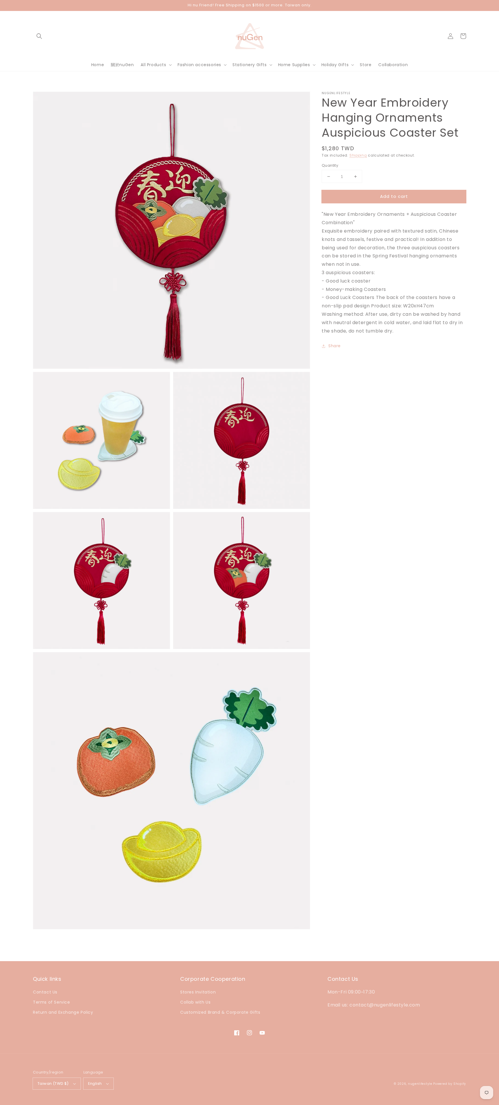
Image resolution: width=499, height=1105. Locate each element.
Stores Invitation (198, 992)
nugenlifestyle (420, 1084)
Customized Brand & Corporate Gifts (220, 1012)
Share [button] (334, 346)
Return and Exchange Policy (63, 1012)
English (95, 1083)
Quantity (330, 165)
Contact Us (45, 992)
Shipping (358, 155)
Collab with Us (195, 1002)
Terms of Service (51, 1002)
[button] (39, 36)
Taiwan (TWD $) (53, 1083)
